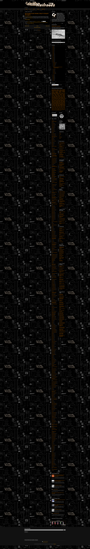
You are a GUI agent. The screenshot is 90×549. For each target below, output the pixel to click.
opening (53, 338)
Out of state (53, 105)
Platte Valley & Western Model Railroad (61, 325)
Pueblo (53, 363)
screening (53, 394)
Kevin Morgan (54, 97)
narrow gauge (55, 91)
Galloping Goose (59, 109)
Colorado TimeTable (61, 142)
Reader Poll (53, 372)
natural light (53, 328)
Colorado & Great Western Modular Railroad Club (61, 298)
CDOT (58, 104)
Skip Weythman (63, 109)
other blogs (53, 342)
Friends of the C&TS (61, 273)
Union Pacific (62, 89)
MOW (56, 95)
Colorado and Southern (55, 101)
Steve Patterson (54, 421)
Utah (52, 451)
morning (53, 320)
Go (29, 9)
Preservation (36, 22)
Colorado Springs (54, 178)
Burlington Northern (54, 146)
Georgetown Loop (62, 100)
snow (64, 108)
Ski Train (53, 99)
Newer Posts (27, 25)
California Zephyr (54, 149)
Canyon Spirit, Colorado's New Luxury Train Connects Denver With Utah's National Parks (59, 476)
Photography (61, 104)
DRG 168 (53, 211)
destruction (53, 208)
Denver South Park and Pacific (55, 110)
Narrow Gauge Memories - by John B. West (62, 239)
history (60, 91)
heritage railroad (32, 22)
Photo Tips (53, 351)
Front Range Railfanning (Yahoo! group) (61, 206)
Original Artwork (56, 107)
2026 (53, 46)
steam (57, 89)
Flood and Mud (54, 242)
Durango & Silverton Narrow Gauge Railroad (61, 216)
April (54, 71)
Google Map (53, 258)
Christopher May (57, 106)
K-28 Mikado (53, 284)
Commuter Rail (62, 98)
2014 (53, 59)
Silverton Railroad (54, 404)
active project (53, 124)
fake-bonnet (53, 231)
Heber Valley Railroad (62, 218)
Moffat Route (57, 94)
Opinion (64, 94)
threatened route (54, 433)
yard (52, 470)
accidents (62, 108)
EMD (61, 107)
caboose (60, 107)
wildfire (47, 22)
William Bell (53, 463)
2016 (53, 57)
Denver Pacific (53, 198)
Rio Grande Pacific (54, 376)
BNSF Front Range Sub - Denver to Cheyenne (61, 165)
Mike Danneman (58, 105)
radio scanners (53, 368)
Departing (53, 107)
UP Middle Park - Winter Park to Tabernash (61, 171)
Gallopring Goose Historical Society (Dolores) (61, 248)
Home (37, 25)
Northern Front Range (62, 191)
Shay (52, 400)
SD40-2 (53, 395)
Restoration (53, 375)
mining (52, 308)
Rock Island (53, 384)
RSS (52, 388)
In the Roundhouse (56, 102)
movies (53, 321)
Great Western (61, 106)
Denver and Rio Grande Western (58, 90)
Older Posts (48, 25)
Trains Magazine (54, 438)
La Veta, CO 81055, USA (31, 23)
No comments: (38, 21)
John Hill (64, 106)
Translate (54, 85)
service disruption (54, 399)
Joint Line (57, 97)
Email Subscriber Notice (56, 513)
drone (52, 220)
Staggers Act (53, 416)
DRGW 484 (53, 216)
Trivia (52, 442)
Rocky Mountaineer (54, 385)
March (54, 72)
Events (27, 22)
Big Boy (53, 139)
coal (55, 99)
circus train (53, 163)
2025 (53, 47)
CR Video (53, 188)
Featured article (54, 235)
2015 (53, 58)
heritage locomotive (54, 271)
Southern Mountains (61, 195)
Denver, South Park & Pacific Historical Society (62, 271)
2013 (53, 60)
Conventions (53, 103)
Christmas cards (54, 159)
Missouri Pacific (59, 110)
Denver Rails (61, 269)
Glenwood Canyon (54, 255)
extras (59, 98)
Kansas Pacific (53, 288)
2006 (53, 80)
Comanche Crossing (54, 182)
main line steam (55, 104)
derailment (56, 103)
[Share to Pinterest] (45, 21)
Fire (29, 22)
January (54, 73)
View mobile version (37, 27)
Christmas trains (53, 106)
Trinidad (53, 441)
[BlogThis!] (43, 21)
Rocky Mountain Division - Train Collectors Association (62, 330)
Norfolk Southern (54, 332)
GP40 (52, 261)
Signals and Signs (54, 403)
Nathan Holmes (59, 108)
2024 (53, 48)
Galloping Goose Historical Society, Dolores (61, 275)
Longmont (53, 299)
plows (52, 355)
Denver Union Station (61, 96)
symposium (53, 428)
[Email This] (42, 21)
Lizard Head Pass (54, 295)
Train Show (53, 437)
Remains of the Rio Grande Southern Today (61, 258)
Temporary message (54, 429)
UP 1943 (53, 446)
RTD (52, 389)
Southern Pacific (54, 412)
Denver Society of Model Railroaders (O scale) (62, 307)
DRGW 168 (53, 212)
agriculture (53, 127)
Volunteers (53, 454)
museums (53, 95)
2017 (53, 56)
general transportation (54, 252)
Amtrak (61, 94)
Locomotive (60, 102)
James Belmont (54, 279)
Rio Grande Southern (59, 99)
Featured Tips (53, 236)
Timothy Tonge (53, 434)
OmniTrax (53, 337)
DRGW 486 (53, 217)
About (38, 9)
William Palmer (54, 464)
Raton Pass (53, 371)
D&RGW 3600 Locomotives (56, 26)
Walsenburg (53, 455)
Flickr (52, 241)
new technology (54, 329)
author (52, 138)
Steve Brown (53, 420)
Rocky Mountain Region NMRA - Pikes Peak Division (62, 336)
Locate (34, 9)
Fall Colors (55, 109)
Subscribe (43, 9)
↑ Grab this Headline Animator (45, 542)
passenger (54, 89)
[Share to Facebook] (44, 21)
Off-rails (62, 105)
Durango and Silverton (61, 95)
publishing (53, 362)
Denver (59, 101)
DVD (52, 223)
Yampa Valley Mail (54, 469)
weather (53, 458)
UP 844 (53, 450)
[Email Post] (41, 21)
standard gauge (54, 417)
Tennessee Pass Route (57, 100)
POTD (63, 91)
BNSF (52, 142)
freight (57, 96)
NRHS (52, 333)
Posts (53, 114)
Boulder (53, 143)
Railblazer (60, 240)
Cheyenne (53, 152)
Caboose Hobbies (61, 296)
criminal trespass (54, 189)
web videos (53, 96)
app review (53, 131)
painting (53, 345)
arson (52, 132)
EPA (52, 227)
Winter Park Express (54, 467)
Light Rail (53, 294)
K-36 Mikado (53, 285)
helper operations (54, 268)
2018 (53, 55)
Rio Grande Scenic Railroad (28, 16)
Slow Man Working (55, 489)
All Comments (54, 115)
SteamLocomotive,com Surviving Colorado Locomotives (62, 201)
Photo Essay (53, 350)
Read (26, 9)
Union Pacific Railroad (62, 219)
